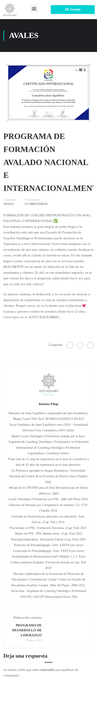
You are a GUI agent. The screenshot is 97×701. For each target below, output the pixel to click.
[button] (34, 8)
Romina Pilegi (48, 404)
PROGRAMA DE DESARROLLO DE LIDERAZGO (27, 630)
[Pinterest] (90, 345)
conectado (47, 670)
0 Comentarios (36, 204)
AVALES (8, 204)
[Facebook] (70, 345)
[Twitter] (80, 345)
